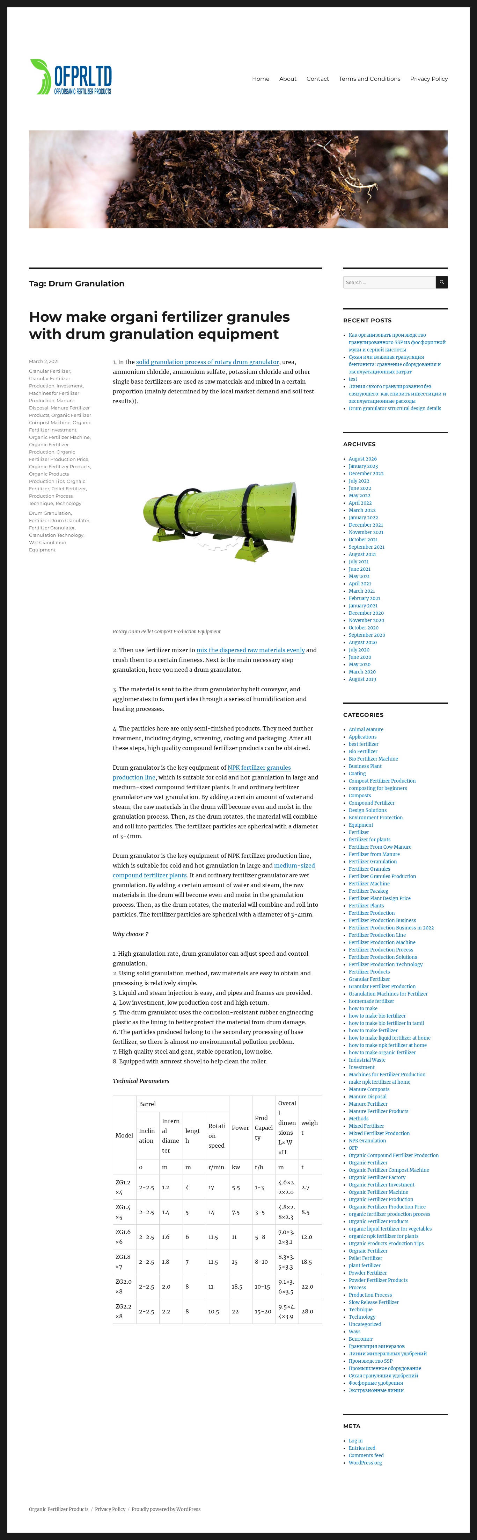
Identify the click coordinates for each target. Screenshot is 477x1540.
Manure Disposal (368, 1097)
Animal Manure (366, 730)
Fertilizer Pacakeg (368, 891)
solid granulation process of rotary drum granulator (207, 361)
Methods (359, 1119)
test (353, 379)
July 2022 (359, 481)
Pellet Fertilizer (68, 488)
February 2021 (364, 598)
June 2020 (360, 657)
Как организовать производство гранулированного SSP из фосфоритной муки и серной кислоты (397, 342)
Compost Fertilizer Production (382, 781)
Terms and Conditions (370, 79)
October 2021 (363, 540)
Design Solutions (368, 810)
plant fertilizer (365, 1266)
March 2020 (362, 672)
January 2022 (363, 518)
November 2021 (366, 532)
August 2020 (363, 643)
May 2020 (359, 665)
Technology (68, 503)
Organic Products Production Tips (386, 1244)
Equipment (361, 825)
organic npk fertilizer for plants (384, 1236)
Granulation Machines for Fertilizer (388, 994)
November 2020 (366, 620)
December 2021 (366, 525)
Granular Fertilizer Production (382, 987)
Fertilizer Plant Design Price (380, 898)
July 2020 (359, 650)
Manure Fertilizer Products (379, 1111)
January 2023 (363, 466)
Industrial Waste (367, 1060)
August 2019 (362, 679)
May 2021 (359, 576)
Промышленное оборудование (385, 1368)
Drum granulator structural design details (395, 409)
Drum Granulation (50, 513)
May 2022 (359, 496)
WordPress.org (365, 1463)
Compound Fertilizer (372, 803)
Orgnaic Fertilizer (368, 1251)
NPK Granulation (367, 1141)
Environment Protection (376, 818)
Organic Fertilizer (368, 1163)
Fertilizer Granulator (52, 527)
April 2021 (360, 584)
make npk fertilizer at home (379, 1082)
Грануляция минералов (377, 1346)
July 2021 (359, 562)
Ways (355, 1332)
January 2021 (363, 606)
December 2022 (366, 474)
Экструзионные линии (376, 1390)
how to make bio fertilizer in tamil (386, 1023)
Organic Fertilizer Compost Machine (389, 1170)
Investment (70, 385)
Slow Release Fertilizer (374, 1302)
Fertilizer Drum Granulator (59, 520)
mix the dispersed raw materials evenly (251, 650)
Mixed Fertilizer (366, 1126)
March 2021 (362, 591)
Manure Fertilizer (368, 1104)
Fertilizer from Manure (374, 854)
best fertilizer (364, 744)
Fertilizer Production (372, 913)
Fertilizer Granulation (373, 862)
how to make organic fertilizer (382, 1053)
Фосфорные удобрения (376, 1383)
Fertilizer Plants (366, 906)
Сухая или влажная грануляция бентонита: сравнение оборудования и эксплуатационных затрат (395, 364)
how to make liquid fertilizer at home (390, 1038)
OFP (353, 1148)
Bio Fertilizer (363, 752)
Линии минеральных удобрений (388, 1354)
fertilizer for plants (370, 840)
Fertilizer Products (369, 972)
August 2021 (362, 554)
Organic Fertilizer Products (59, 466)
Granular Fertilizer (49, 371)
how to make (363, 1009)
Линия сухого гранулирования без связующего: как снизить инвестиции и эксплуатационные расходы (397, 394)
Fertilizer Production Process (381, 950)
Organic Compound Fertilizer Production (394, 1155)
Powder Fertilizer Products (378, 1280)
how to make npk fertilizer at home (388, 1045)
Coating (357, 774)
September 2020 (367, 635)
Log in (356, 1441)
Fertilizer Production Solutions (383, 957)
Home (261, 79)
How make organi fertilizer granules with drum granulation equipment (159, 325)
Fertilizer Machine (369, 884)
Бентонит (361, 1339)
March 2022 (362, 510)
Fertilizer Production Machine (382, 943)
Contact (318, 79)
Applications (363, 737)
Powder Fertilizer (368, 1273)
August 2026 (363, 459)
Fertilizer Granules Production (382, 876)
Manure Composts (369, 1089)
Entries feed (362, 1448)
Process (357, 1288)
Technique (41, 503)
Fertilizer (359, 832)
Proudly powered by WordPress (166, 1509)
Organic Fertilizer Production (381, 1200)
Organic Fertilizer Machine (59, 437)
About (288, 79)
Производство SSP (370, 1361)
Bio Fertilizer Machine (373, 759)
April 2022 (360, 503)
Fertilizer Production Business (382, 921)
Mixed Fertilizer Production (379, 1133)
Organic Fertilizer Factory (377, 1178)
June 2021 (359, 569)
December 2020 (366, 613)
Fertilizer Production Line (377, 935)
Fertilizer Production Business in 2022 (391, 928)
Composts (360, 796)
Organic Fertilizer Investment (381, 1185)
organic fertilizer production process (390, 1214)
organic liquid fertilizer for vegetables (390, 1229)
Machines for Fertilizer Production (387, 1075)
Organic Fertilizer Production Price (387, 1207)
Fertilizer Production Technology (386, 965)
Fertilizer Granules (369, 869)
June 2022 (360, 488)
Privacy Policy (429, 79)
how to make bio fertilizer (377, 1016)
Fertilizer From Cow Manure (380, 847)
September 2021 (366, 547)
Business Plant (365, 766)
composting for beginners (378, 788)
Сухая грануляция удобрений (383, 1376)
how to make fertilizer (373, 1031)
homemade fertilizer (371, 1001)
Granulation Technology (56, 535)
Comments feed (366, 1456)
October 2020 (364, 628)
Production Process (51, 496)
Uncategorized (365, 1324)
